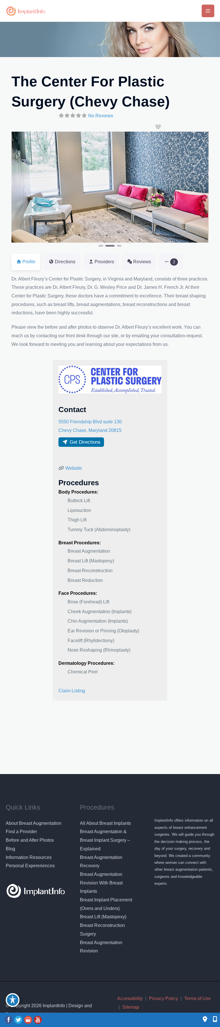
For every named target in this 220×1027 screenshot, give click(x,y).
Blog (10, 848)
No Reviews (100, 115)
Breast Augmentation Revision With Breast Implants (101, 883)
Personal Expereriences (30, 865)
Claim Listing (71, 690)
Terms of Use (197, 998)
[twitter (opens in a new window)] (19, 1019)
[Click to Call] (212, 1019)
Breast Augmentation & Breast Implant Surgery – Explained (105, 840)
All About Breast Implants (105, 823)
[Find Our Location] (205, 1019)
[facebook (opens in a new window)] (9, 1019)
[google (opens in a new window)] (29, 1019)
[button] (26, 190)
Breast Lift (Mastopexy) (103, 916)
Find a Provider (21, 831)
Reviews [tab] (142, 261)
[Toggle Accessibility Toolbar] (12, 1000)
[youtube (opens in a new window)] (38, 1019)
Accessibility (130, 998)
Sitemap (130, 1007)
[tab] (171, 262)
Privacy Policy (163, 998)
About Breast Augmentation (33, 823)
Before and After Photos (30, 840)
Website (73, 468)
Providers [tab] (104, 261)
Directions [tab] (65, 261)
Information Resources (29, 857)
